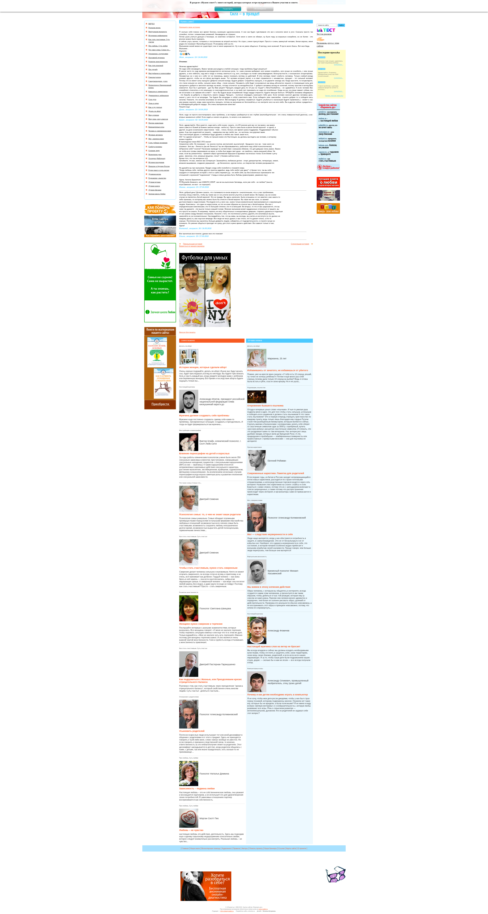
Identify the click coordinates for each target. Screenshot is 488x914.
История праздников (156, 162)
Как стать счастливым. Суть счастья (193, 536)
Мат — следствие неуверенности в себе (270, 534)
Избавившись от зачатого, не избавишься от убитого (277, 370)
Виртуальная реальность (257, 556)
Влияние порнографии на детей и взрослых (204, 453)
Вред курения (153, 115)
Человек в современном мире (159, 131)
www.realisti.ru (263, 909)
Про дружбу (153, 69)
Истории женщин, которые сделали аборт (203, 367)
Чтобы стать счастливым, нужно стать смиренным (208, 568)
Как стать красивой (155, 65)
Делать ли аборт (185, 346)
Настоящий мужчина (187, 387)
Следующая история (300, 244)
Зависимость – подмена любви (197, 788)
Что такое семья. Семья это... (190, 483)
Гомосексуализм (154, 77)
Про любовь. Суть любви (188, 758)
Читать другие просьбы (334, 96)
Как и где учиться (155, 107)
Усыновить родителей (191, 731)
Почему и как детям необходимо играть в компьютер (277, 694)
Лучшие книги (154, 186)
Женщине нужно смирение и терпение (201, 624)
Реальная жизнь (154, 27)
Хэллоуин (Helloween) (156, 158)
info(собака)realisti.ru (227, 911)
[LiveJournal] (189, 54)
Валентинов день (155, 154)
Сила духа (152, 99)
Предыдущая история (192, 244)
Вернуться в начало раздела (191, 246)
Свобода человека (155, 146)
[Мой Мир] (186, 54)
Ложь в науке (153, 103)
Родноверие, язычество (256, 388)
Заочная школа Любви (156, 194)
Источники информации (157, 35)
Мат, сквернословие (254, 500)
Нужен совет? (187, 21)
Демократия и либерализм (158, 95)
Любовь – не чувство (191, 830)
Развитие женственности (188, 592)
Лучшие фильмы (154, 190)
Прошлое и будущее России (159, 166)
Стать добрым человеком (157, 142)
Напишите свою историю (189, 27)
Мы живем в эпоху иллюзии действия (268, 587)
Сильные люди (154, 150)
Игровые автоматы (155, 135)
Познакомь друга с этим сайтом (328, 44)
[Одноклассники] (183, 54)
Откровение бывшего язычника (265, 405)
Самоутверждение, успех (157, 81)
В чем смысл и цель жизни (158, 170)
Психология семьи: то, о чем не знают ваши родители (210, 514)
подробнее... (338, 65)
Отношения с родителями (189, 697)
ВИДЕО (151, 23)
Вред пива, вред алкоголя (158, 119)
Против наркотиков (254, 447)
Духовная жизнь (154, 174)
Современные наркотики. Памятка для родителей (275, 473)
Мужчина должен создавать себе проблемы (204, 415)
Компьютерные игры (255, 668)
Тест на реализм (324, 34)
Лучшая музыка (154, 182)
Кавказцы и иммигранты (157, 91)
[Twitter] (181, 54)
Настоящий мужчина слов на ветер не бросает (273, 646)
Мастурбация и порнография (190, 430)
